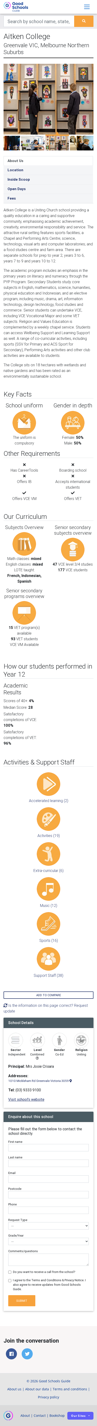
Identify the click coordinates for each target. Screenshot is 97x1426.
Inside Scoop (19, 179)
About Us (15, 160)
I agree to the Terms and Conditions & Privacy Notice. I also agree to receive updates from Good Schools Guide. (49, 1284)
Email (12, 1173)
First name (15, 1142)
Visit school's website (26, 1099)
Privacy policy (48, 1397)
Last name (15, 1157)
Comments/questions (23, 1251)
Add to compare (48, 995)
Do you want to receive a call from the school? (44, 1272)
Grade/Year (16, 1236)
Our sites (78, 1416)
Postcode (14, 1189)
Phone (12, 1204)
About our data (37, 1389)
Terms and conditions (70, 1389)
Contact (40, 1415)
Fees (12, 198)
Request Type (17, 1220)
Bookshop (57, 1415)
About (25, 1415)
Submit (21, 1301)
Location (15, 170)
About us (14, 1389)
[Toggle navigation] (87, 6)
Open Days (17, 189)
